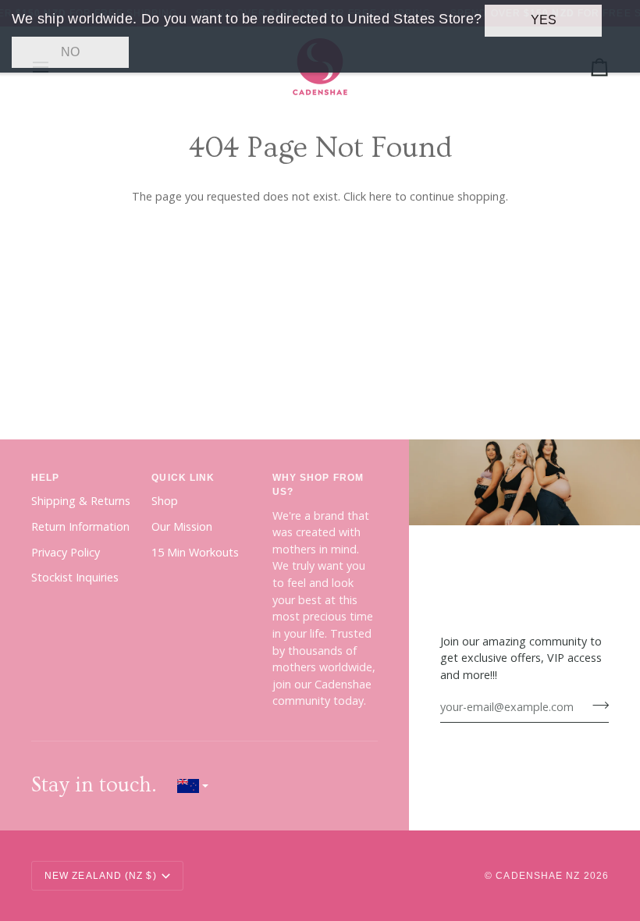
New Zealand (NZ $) (100, 875)
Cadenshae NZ (538, 875)
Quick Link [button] (183, 477)
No (70, 52)
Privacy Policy (65, 552)
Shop (164, 500)
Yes (543, 20)
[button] (193, 785)
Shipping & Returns (80, 500)
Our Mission (181, 526)
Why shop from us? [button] (318, 484)
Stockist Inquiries (75, 577)
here (380, 196)
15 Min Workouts (195, 552)
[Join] (596, 704)
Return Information (80, 526)
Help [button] (45, 477)
